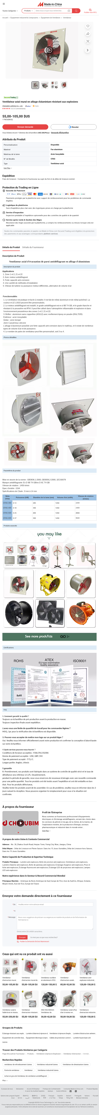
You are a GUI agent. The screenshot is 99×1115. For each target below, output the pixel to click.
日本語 (43, 1096)
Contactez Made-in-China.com (73, 1089)
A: (15, 911)
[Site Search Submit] (76, 10)
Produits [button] (27, 10)
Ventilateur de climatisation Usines (75, 1064)
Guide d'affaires (61, 1091)
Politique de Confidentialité (51, 1089)
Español (60, 1096)
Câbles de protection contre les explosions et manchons (70, 1038)
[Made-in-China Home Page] (49, 4)
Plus (4, 1080)
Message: (12, 917)
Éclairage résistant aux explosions (15, 1033)
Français (51, 1096)
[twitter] (76, 1091)
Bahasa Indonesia (82, 1098)
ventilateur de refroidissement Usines (18, 1064)
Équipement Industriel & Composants (24, 17)
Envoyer (22, 937)
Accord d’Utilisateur (33, 1089)
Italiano (87, 1096)
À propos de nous (7, 1089)
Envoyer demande (25, 127)
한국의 (20, 1098)
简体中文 (26, 1096)
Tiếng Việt (69, 1098)
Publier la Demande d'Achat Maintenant (33, 941)
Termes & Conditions (87, 1107)
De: (14, 904)
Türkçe (61, 1098)
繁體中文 (35, 1096)
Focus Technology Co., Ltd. (48, 1102)
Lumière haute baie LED (82, 1038)
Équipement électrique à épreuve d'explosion (42, 1038)
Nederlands (36, 1098)
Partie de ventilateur (11, 1070)
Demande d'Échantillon (60, 133)
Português (78, 1096)
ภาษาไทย (52, 1098)
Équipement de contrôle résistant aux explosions (20, 1038)
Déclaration (20, 1089)
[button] (3, 3)
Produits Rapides (92, 1089)
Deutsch (68, 1096)
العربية (27, 1098)
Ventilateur (67, 17)
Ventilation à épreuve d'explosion (62, 1033)
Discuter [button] (75, 127)
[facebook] (71, 1091)
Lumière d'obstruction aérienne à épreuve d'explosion (85, 1033)
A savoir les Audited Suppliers (34, 1091)
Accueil (5, 17)
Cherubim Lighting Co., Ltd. (12, 106)
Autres (4, 1042)
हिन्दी (44, 1098)
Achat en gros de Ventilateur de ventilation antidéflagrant (25, 1076)
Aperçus (50, 1091)
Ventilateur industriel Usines (47, 1064)
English (17, 1096)
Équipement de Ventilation (50, 17)
